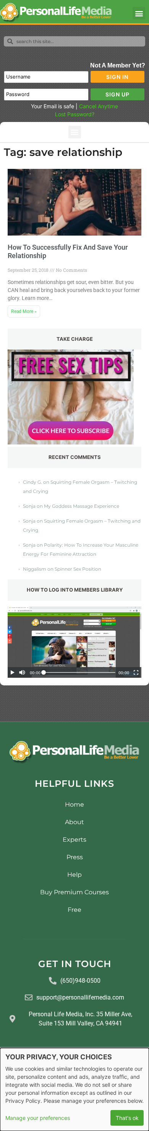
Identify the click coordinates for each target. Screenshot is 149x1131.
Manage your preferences (37, 1118)
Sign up (117, 94)
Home (74, 804)
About (74, 822)
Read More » (24, 311)
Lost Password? (74, 114)
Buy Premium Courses (74, 892)
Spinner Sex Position (78, 569)
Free (74, 909)
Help (74, 874)
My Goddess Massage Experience (81, 506)
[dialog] (74, 1089)
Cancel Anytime (98, 106)
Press (74, 857)
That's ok (127, 1118)
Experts (74, 839)
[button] (139, 13)
